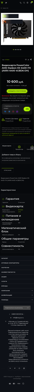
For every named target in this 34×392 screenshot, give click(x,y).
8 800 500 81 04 (17, 314)
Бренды (4, 286)
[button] (13, 49)
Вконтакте (10, 368)
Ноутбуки (5, 267)
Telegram (15, 368)
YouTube (19, 368)
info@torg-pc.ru (18, 318)
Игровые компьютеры (10, 263)
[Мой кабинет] (27, 3)
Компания (5, 290)
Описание (7, 170)
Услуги (4, 281)
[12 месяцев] (10, 14)
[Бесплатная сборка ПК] (12, 19)
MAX (24, 368)
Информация (6, 295)
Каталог (4, 258)
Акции (4, 276)
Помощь (4, 300)
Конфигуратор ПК (8, 272)
